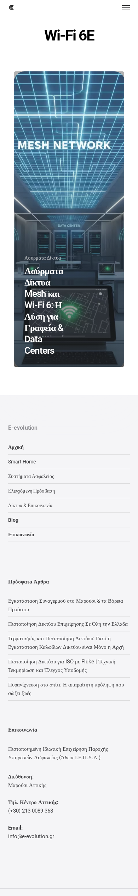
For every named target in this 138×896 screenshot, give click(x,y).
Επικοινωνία (21, 534)
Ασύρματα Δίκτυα (42, 258)
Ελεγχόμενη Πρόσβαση (31, 491)
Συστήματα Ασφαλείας (31, 476)
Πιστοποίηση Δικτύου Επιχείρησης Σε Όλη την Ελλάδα (68, 624)
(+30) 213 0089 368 (30, 811)
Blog (13, 520)
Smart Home (22, 462)
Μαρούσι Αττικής (27, 785)
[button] (126, 7)
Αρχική (16, 447)
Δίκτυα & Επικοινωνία (30, 505)
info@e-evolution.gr (31, 836)
